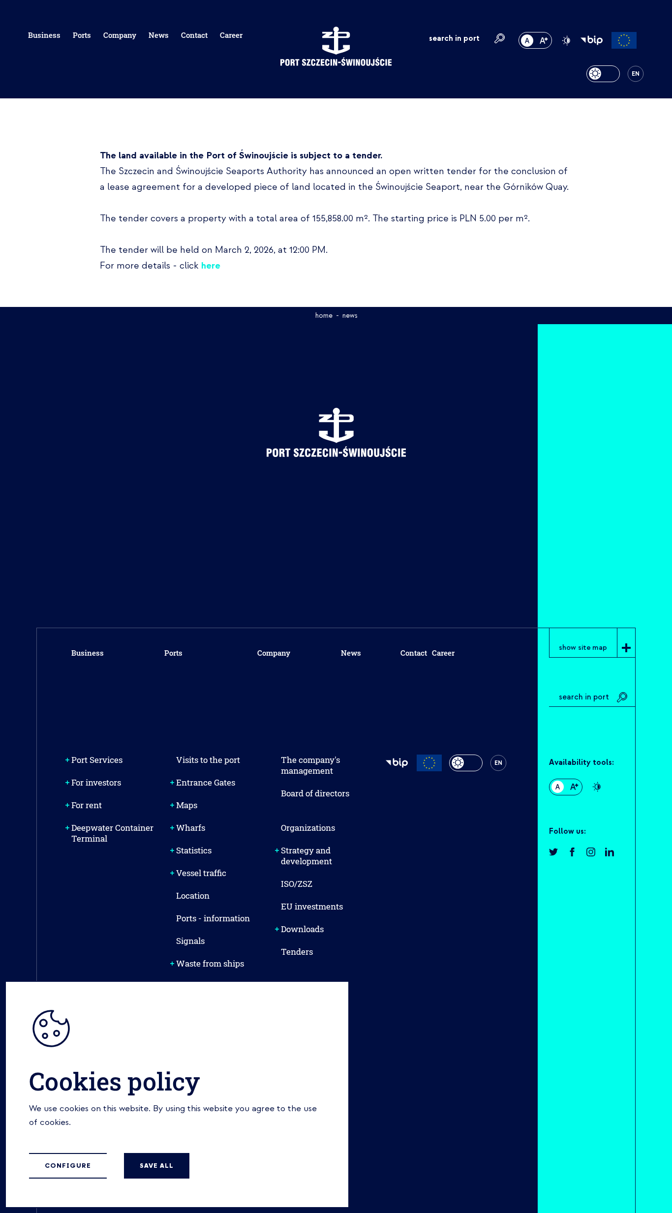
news (349, 315)
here (210, 266)
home (324, 315)
